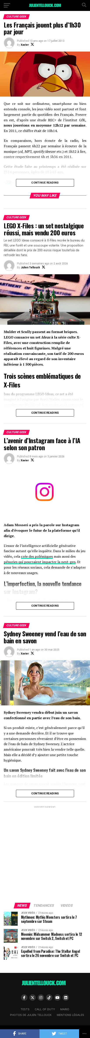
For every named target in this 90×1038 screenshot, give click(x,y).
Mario (64, 1009)
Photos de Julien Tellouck (31, 1015)
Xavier (25, 44)
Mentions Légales (70, 1015)
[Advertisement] (45, 854)
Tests (25, 1009)
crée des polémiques (37, 556)
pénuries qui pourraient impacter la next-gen (40, 561)
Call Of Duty (45, 1009)
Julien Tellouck (30, 267)
